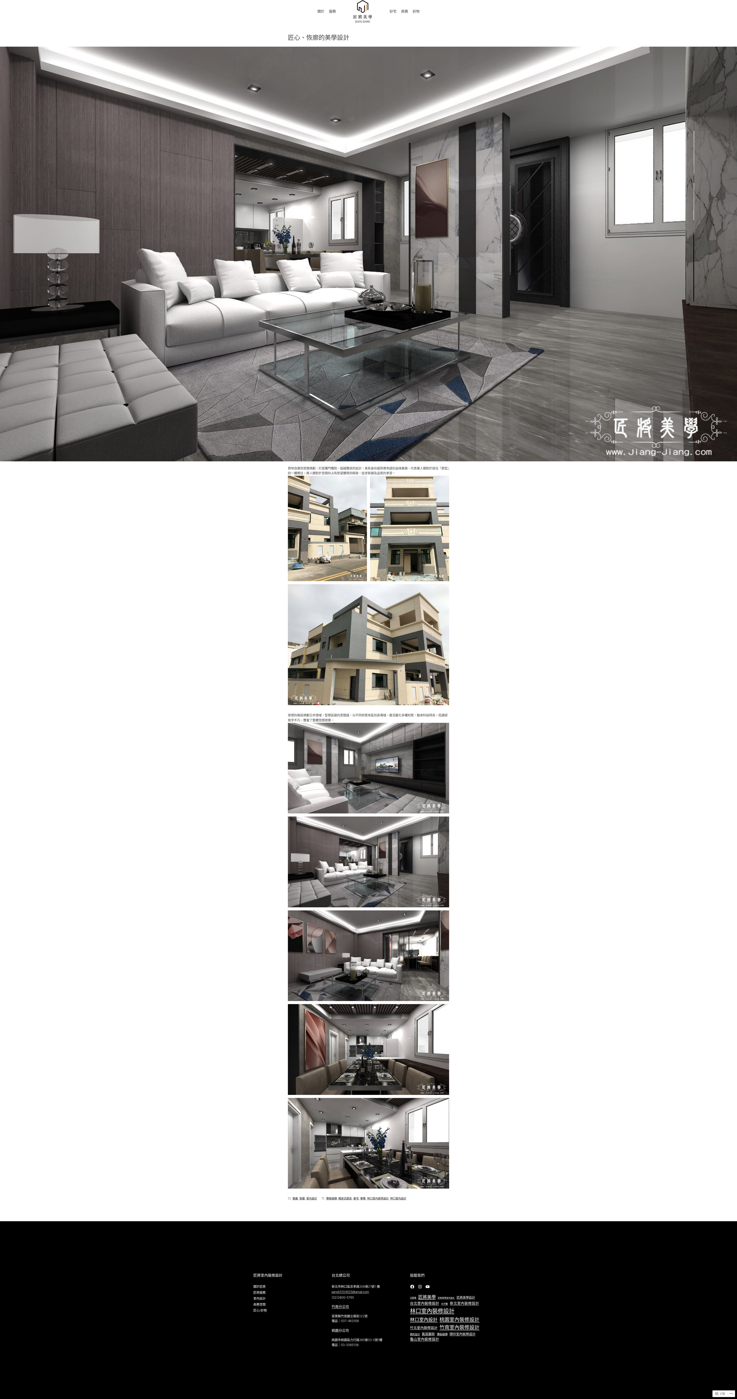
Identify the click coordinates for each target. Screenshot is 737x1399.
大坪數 (444, 1303)
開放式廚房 (345, 1198)
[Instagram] (420, 1286)
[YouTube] (427, 1286)
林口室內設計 (398, 1198)
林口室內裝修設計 (378, 1198)
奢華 (363, 1198)
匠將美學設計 (466, 1297)
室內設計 (311, 1198)
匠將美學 (427, 1297)
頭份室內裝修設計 (462, 1334)
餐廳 (295, 1198)
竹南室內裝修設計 (459, 1327)
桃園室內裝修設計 (459, 1319)
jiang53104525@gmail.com (350, 1292)
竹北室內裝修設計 (424, 1328)
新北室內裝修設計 (464, 1303)
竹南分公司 (340, 1307)
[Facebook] (412, 1286)
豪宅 (356, 1198)
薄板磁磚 (331, 1198)
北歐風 (413, 1297)
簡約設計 (415, 1334)
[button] (327, 528)
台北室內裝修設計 (424, 1303)
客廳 (302, 1198)
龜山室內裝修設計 (424, 1339)
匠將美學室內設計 (446, 1298)
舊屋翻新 (428, 1334)
